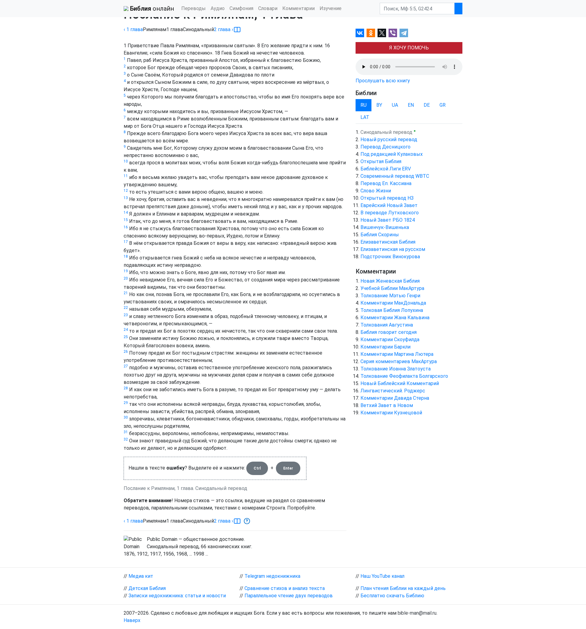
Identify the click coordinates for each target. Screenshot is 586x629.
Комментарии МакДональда (393, 303)
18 (126, 256)
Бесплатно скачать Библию (392, 596)
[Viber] (393, 33)
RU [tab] (363, 105)
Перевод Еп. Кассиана (385, 183)
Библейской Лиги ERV (385, 169)
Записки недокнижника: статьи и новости (177, 596)
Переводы (193, 8)
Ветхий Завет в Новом (386, 405)
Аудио (218, 8)
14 (126, 212)
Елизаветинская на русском (392, 249)
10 (126, 161)
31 (126, 432)
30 (126, 417)
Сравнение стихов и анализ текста (284, 588)
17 (126, 242)
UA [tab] (395, 105)
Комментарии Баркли (385, 347)
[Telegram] (404, 33)
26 (126, 351)
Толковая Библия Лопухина (391, 310)
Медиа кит (140, 576)
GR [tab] (443, 105)
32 (126, 439)
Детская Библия (147, 588)
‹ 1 (133, 29)
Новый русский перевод (388, 139)
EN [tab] (411, 105)
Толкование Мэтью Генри (390, 295)
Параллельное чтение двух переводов (288, 596)
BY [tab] (379, 105)
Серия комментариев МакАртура (398, 361)
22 (126, 308)
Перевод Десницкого (385, 147)
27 (126, 366)
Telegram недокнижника (272, 576)
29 (126, 403)
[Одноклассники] (371, 33)
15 (126, 220)
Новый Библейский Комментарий (399, 383)
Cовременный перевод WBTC (394, 176)
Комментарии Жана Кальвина (394, 317)
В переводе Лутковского (389, 213)
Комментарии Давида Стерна (394, 398)
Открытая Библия (380, 161)
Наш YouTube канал (382, 576)
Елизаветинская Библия (387, 242)
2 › (223, 29)
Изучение (331, 8)
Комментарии (298, 8)
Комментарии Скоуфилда (389, 339)
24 (126, 329)
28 (126, 388)
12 (126, 190)
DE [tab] (427, 105)
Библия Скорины (379, 235)
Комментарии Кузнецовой (391, 413)
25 (126, 337)
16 (126, 227)
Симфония (241, 8)
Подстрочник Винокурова (390, 256)
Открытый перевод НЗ (387, 198)
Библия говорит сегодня (388, 332)
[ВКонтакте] (360, 33)
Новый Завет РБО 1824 (387, 220)
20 (126, 278)
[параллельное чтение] (237, 30)
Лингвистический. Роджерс (392, 391)
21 (126, 293)
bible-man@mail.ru (417, 613)
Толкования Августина (386, 325)
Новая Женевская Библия (390, 281)
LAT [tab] (364, 117)
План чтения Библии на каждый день (403, 588)
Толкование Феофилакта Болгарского (404, 376)
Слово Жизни (375, 191)
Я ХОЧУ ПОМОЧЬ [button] (409, 48)
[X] (382, 33)
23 (126, 315)
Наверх (132, 620)
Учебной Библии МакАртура (392, 288)
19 (126, 271)
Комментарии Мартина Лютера (396, 354)
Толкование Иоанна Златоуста (395, 369)
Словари (267, 8)
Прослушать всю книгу (383, 81)
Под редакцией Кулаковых (391, 154)
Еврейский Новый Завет (389, 205)
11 (126, 176)
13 (126, 198)
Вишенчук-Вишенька (384, 227)
